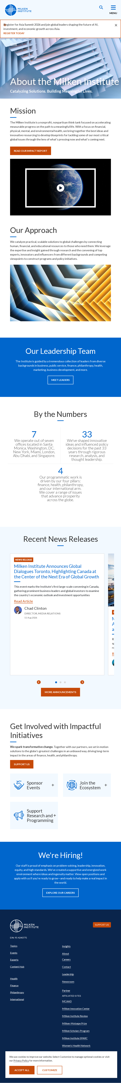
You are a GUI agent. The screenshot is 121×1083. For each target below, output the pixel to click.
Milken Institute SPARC (75, 1038)
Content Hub (17, 966)
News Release (23, 559)
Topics (13, 945)
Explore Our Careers (60, 892)
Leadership (68, 974)
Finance (14, 985)
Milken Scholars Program (75, 1030)
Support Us (22, 764)
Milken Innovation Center (76, 1008)
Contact (66, 966)
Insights (66, 946)
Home (13, 44)
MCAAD (67, 1001)
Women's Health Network (76, 1045)
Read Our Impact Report (30, 150)
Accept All (21, 1070)
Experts (14, 959)
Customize (49, 1070)
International (17, 999)
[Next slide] (82, 682)
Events (13, 952)
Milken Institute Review (75, 1015)
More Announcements (60, 691)
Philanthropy (17, 992)
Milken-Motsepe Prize (74, 1023)
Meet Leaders (60, 379)
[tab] (56, 682)
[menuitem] (34, 945)
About (65, 953)
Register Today (13, 33)
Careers (66, 959)
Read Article (23, 601)
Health (13, 978)
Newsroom (68, 981)
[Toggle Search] (101, 8)
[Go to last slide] (39, 682)
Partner (66, 990)
